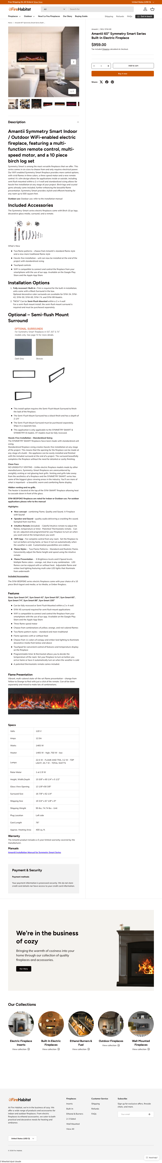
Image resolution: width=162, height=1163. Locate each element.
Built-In (69, 1108)
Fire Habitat (18, 1151)
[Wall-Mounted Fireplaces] (141, 1024)
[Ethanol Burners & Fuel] (81, 1024)
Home (10, 22)
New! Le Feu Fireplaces (49, 16)
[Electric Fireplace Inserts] (21, 1024)
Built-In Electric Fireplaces (51, 1042)
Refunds (120, 16)
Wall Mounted (73, 1124)
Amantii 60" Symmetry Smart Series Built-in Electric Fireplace (30, 22)
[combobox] (87, 9)
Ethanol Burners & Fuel (81, 1042)
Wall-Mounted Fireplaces (141, 1042)
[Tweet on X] (101, 82)
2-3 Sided (71, 1119)
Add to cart (133, 66)
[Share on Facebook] (107, 82)
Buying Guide (81, 16)
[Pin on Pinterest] (112, 82)
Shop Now (38, 2)
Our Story (67, 16)
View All (70, 1129)
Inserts (69, 1103)
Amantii (95, 29)
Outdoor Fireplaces (111, 1041)
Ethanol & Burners (74, 1113)
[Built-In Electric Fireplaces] (51, 1024)
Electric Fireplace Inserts (21, 1042)
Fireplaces (13, 16)
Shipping (109, 16)
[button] (152, 9)
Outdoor (28, 16)
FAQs (129, 16)
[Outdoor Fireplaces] (111, 1024)
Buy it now (122, 73)
